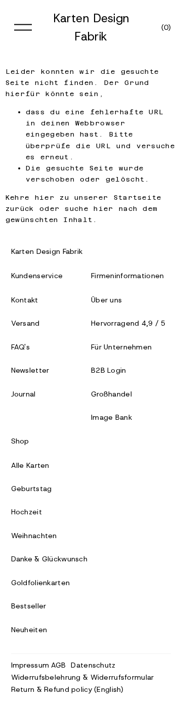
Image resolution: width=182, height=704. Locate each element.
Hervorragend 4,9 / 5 (128, 323)
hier (45, 197)
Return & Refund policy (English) (67, 689)
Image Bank (111, 417)
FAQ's (20, 346)
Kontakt (24, 299)
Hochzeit (26, 511)
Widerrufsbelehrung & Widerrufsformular (82, 677)
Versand (25, 323)
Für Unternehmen (121, 346)
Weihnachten (34, 535)
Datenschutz (93, 665)
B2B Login (108, 370)
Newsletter (30, 370)
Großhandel (111, 394)
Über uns (106, 299)
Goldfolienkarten (40, 582)
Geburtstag (31, 488)
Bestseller (29, 605)
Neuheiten (29, 629)
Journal (23, 394)
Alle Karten (30, 465)
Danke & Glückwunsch (49, 558)
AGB (58, 665)
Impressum (30, 665)
